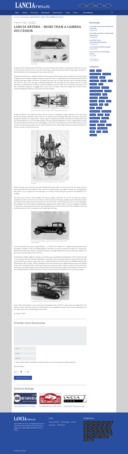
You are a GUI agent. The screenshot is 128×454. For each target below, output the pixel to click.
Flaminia (103, 81)
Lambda (102, 101)
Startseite (17, 17)
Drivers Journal (57, 12)
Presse (68, 12)
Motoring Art (45, 12)
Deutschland (93, 77)
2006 (105, 422)
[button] (112, 12)
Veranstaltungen (88, 12)
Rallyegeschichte (94, 118)
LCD (101, 104)
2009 (91, 425)
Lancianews (93, 104)
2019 (108, 428)
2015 (90, 428)
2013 (25, 22)
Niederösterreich (94, 111)
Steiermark (101, 125)
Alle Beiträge (24, 17)
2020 (85, 431)
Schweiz (92, 125)
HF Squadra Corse (95, 94)
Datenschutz (61, 425)
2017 (99, 428)
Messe (92, 108)
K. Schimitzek (103, 98)
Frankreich (93, 84)
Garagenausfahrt (94, 87)
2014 (85, 428)
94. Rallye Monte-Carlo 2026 (50, 406)
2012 (105, 425)
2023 (100, 431)
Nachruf (99, 108)
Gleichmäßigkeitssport (96, 91)
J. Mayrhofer (93, 98)
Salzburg (103, 121)
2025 (109, 431)
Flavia (110, 81)
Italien (104, 94)
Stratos (109, 125)
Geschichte (105, 87)
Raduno (100, 114)
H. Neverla (108, 91)
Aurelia (99, 70)
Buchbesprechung (95, 74)
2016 (95, 428)
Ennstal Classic (94, 81)
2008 (85, 425)
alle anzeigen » (94, 60)
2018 (104, 428)
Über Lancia (34, 12)
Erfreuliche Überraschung (74, 406)
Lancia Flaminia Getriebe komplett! (100, 47)
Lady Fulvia (93, 101)
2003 (90, 422)
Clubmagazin (106, 74)
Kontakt (73, 422)
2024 (105, 431)
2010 (96, 425)
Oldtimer (92, 114)
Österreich (93, 135)
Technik (24, 12)
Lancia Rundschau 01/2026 (24, 406)
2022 (95, 431)
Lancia (108, 101)
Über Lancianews (54, 422)
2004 (95, 422)
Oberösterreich (106, 111)
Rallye (107, 114)
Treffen (92, 131)
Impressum (52, 425)
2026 (85, 434)
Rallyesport (105, 118)
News (17, 12)
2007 (110, 422)
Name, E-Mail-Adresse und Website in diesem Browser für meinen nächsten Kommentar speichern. (46, 362)
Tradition (92, 128)
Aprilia (92, 70)
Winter (105, 131)
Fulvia (100, 84)
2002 (85, 422)
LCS (106, 104)
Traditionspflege (102, 128)
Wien (98, 131)
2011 (100, 425)
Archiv (75, 12)
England (102, 77)
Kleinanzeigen (65, 422)
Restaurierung (94, 121)
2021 (90, 431)
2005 (100, 422)
